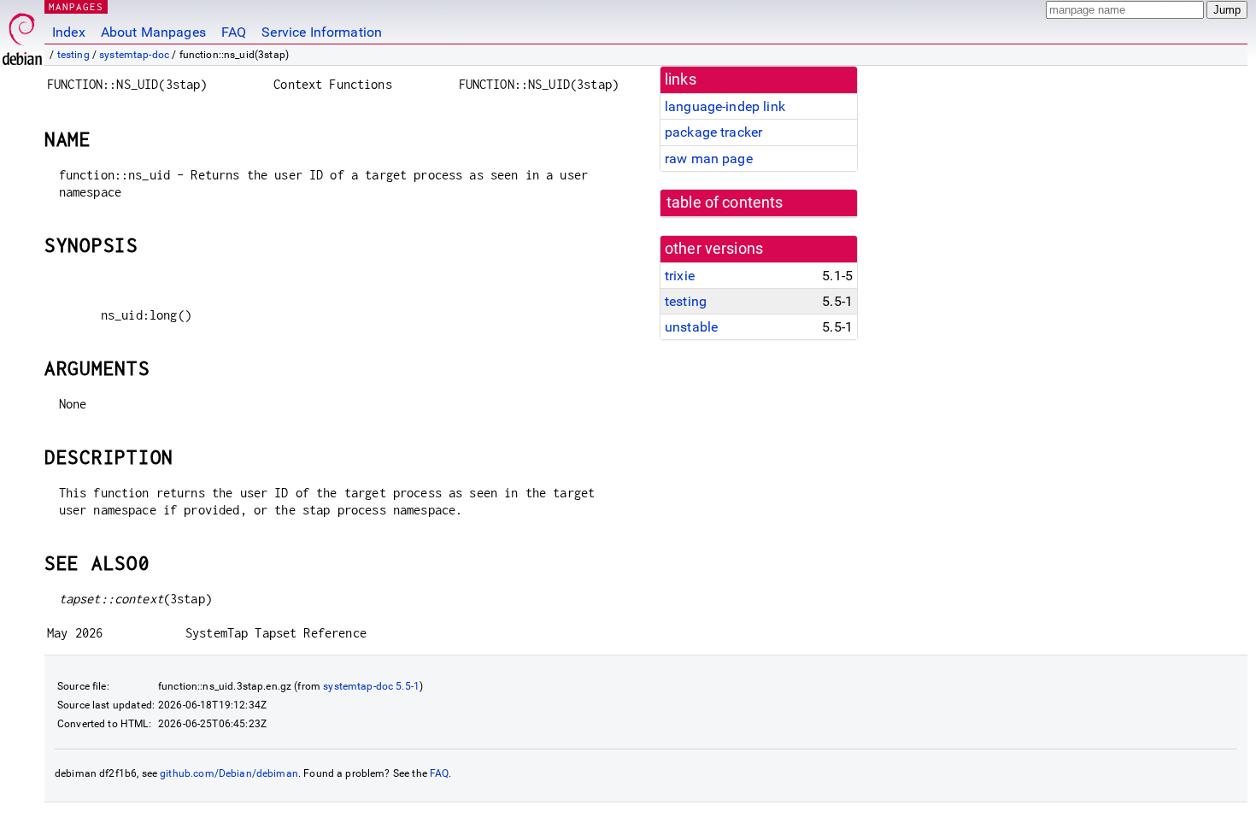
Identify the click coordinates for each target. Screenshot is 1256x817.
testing (73, 55)
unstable (691, 327)
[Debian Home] (22, 34)
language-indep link (725, 106)
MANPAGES (76, 6)
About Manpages (153, 32)
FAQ (233, 32)
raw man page (709, 158)
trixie (680, 275)
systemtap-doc (134, 55)
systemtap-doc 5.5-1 (371, 686)
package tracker (713, 132)
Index (68, 32)
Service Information (321, 32)
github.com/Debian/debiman (229, 773)
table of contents (725, 202)
